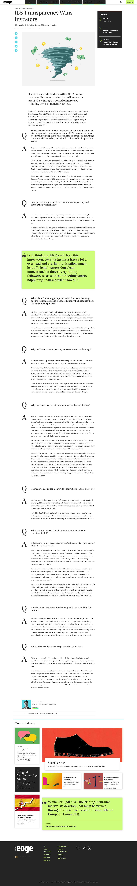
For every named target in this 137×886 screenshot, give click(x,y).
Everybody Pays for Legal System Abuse (111, 778)
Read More (35, 707)
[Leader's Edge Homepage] (24, 850)
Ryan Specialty (29, 788)
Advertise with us (44, 882)
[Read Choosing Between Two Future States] (52, 781)
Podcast (100, 2)
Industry (54, 2)
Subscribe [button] (130, 2)
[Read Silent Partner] (82, 745)
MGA (56, 713)
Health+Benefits (42, 2)
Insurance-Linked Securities (37, 713)
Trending (104, 14)
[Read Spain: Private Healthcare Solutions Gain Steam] (27, 803)
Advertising (48, 851)
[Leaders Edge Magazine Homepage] (7, 3)
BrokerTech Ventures (28, 760)
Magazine (88, 2)
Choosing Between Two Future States (110, 31)
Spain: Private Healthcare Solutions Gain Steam (111, 43)
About (46, 849)
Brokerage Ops (65, 2)
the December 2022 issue (29, 8)
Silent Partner (107, 21)
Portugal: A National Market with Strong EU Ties (61, 826)
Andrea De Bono (21, 28)
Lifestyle (77, 2)
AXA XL (114, 788)
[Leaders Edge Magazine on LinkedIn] (89, 848)
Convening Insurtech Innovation (24, 750)
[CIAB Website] (22, 857)
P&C (30, 2)
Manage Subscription (62, 857)
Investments (49, 713)
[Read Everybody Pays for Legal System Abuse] (93, 781)
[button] (121, 2)
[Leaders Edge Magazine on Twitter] (84, 848)
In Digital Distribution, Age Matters (27, 775)
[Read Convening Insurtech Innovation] (27, 736)
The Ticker (47, 854)
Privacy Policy (55, 882)
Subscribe (47, 860)
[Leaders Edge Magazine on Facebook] (78, 848)
